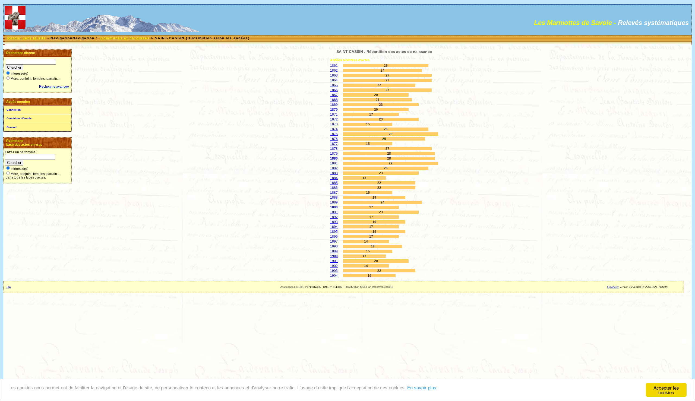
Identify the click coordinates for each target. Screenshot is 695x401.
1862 (334, 70)
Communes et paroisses (125, 38)
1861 (334, 66)
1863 (334, 75)
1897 (334, 241)
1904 (334, 276)
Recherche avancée (54, 86)
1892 (334, 217)
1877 (334, 144)
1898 (334, 246)
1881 (334, 163)
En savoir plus (421, 387)
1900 (334, 256)
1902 (334, 266)
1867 (334, 95)
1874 (334, 129)
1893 (334, 222)
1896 (334, 236)
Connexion (14, 109)
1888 (334, 197)
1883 (334, 173)
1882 (334, 168)
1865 (334, 85)
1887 (334, 193)
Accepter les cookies (666, 390)
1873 (334, 124)
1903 (334, 271)
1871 (334, 114)
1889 (334, 202)
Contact (12, 127)
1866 (334, 90)
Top (8, 287)
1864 (334, 80)
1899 (334, 251)
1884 (334, 178)
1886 (334, 188)
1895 (334, 232)
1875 (334, 134)
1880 (334, 158)
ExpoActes (613, 287)
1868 (334, 100)
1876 (334, 139)
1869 (334, 105)
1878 (334, 149)
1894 (334, 227)
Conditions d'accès (19, 118)
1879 (334, 153)
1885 (334, 183)
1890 (334, 207)
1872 (334, 119)
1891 (334, 212)
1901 (334, 261)
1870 (334, 110)
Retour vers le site (26, 38)
